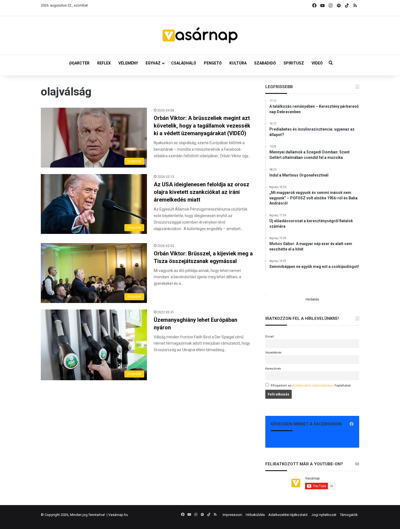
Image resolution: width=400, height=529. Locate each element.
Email (269, 336)
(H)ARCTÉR (79, 63)
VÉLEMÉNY (128, 63)
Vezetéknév (273, 352)
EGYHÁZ (153, 63)
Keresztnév (273, 368)
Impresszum (232, 515)
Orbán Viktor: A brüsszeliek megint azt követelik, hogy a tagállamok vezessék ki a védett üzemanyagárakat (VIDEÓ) (202, 126)
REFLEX (104, 63)
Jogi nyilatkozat (323, 515)
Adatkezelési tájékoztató (288, 515)
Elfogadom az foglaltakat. (311, 385)
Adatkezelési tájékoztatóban (313, 385)
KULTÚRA (238, 63)
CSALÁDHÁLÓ (183, 63)
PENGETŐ (213, 63)
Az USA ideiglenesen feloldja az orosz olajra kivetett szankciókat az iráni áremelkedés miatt (201, 192)
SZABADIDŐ (265, 63)
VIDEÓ (317, 63)
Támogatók (349, 515)
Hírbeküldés (255, 515)
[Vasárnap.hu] (200, 35)
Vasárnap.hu (118, 515)
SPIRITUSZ (294, 63)
